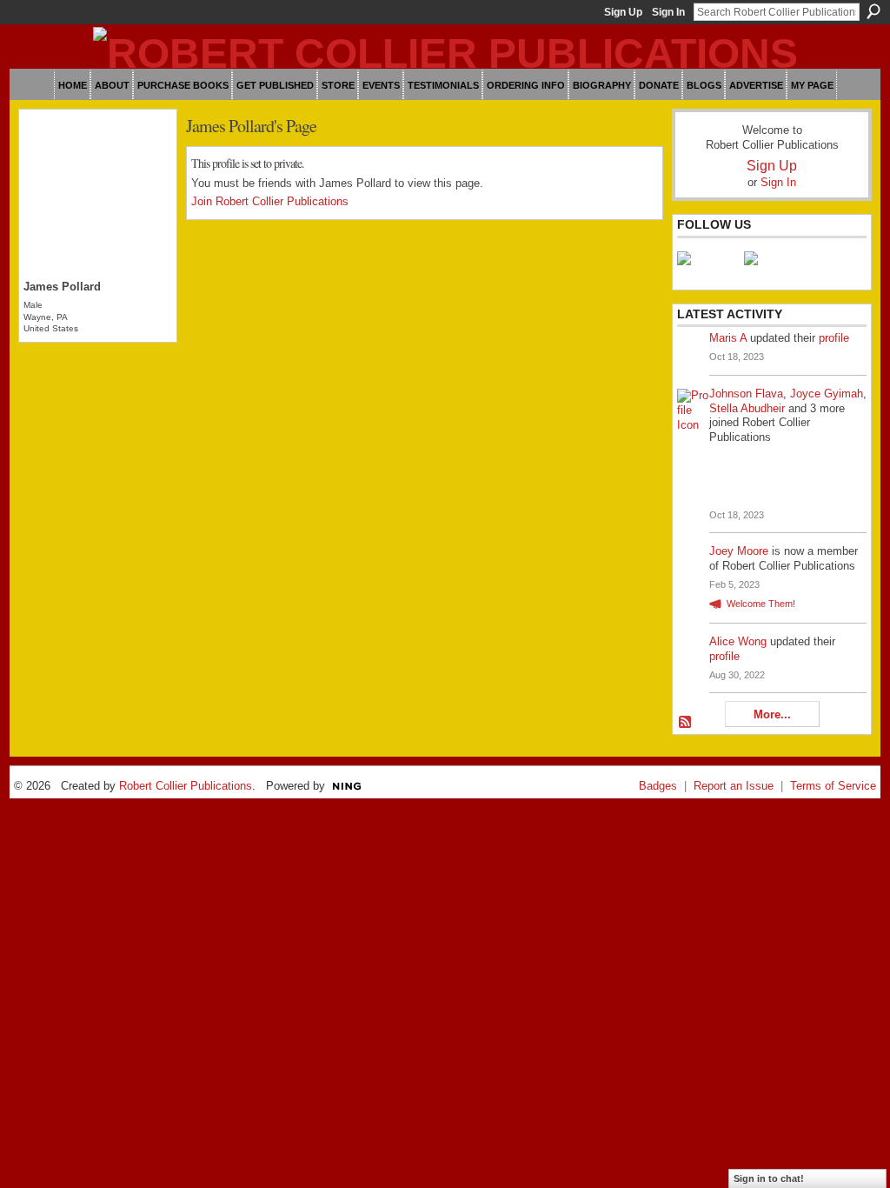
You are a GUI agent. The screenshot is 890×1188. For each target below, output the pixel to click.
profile (834, 337)
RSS (686, 723)
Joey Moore (738, 550)
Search (873, 11)
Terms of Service (833, 785)
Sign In (668, 12)
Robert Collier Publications (185, 785)
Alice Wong (738, 641)
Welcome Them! (761, 603)
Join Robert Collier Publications (270, 201)
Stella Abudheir (747, 408)
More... (772, 714)
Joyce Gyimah (826, 393)
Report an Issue (734, 785)
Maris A (728, 337)
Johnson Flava (746, 393)
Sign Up (623, 12)
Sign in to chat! (769, 1178)
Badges (658, 785)
